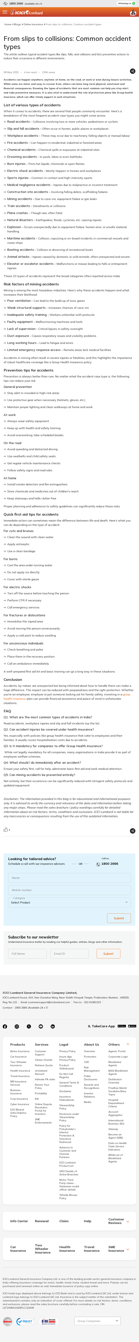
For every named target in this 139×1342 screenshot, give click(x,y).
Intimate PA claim (45, 1079)
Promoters (90, 1056)
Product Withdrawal (66, 1067)
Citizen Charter (43, 1059)
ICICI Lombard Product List (67, 1164)
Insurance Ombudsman (66, 1098)
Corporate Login (118, 1056)
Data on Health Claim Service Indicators (117, 1146)
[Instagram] (17, 1026)
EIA (37, 1098)
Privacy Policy (67, 1051)
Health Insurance (20, 1070)
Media (87, 1102)
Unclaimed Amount (41, 1072)
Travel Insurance (20, 1076)
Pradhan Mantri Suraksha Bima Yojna (117, 1091)
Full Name (18, 953)
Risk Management (92, 1069)
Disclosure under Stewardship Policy (69, 1117)
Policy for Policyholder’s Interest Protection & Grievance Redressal (67, 1134)
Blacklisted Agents (114, 1063)
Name (16, 878)
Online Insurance (33, 24)
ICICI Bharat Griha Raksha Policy (18, 1113)
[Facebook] (5, 1026)
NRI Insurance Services (18, 1083)
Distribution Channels (115, 1081)
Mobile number (22, 890)
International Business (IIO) (116, 1122)
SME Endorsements (43, 1121)
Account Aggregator (115, 1113)
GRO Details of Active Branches (68, 1173)
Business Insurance (16, 1092)
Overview (89, 1051)
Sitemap (113, 1129)
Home (8, 24)
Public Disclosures (90, 1077)
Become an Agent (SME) (115, 1136)
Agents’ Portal (116, 1051)
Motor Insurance (20, 1051)
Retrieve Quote (44, 1065)
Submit (119, 918)
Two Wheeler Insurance (18, 1063)
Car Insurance (18, 1056)
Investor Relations (89, 1095)
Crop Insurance (19, 1098)
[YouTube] (41, 1026)
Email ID (59, 953)
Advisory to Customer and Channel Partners (67, 1152)
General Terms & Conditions (69, 1084)
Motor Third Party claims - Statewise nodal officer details (69, 1184)
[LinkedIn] (52, 1026)
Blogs (17, 24)
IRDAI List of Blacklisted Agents (115, 1158)
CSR (86, 1062)
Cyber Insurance (19, 1104)
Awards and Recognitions (91, 1086)
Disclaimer (65, 1091)
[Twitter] (29, 1026)
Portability (41, 1093)
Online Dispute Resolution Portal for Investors (43, 1109)
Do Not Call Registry (66, 1075)
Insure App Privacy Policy (67, 1058)
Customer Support (40, 1053)
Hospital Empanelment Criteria (116, 1103)
